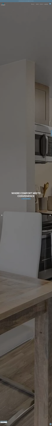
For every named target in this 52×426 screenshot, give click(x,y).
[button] (26, 1)
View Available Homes (26, 198)
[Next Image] (50, 215)
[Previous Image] (2, 215)
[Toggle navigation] (50, 4)
